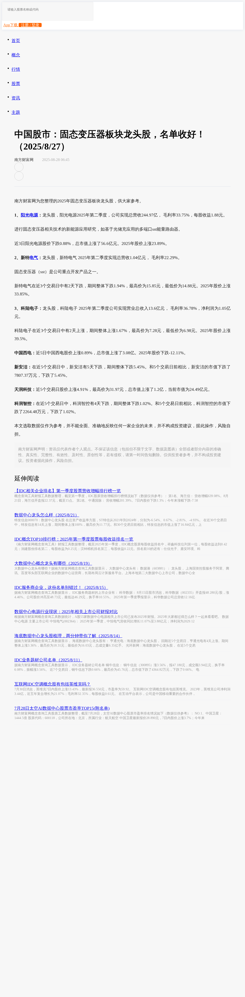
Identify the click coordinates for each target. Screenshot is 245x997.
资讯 (15, 98)
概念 (15, 55)
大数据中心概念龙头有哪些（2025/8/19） (53, 563)
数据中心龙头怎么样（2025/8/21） (46, 515)
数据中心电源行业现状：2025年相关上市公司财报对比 (66, 611)
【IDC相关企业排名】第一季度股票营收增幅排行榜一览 (67, 490)
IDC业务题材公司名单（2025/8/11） (48, 660)
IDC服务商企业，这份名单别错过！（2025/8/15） (61, 587)
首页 (15, 40)
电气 (33, 257)
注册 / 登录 (30, 25)
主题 (15, 112)
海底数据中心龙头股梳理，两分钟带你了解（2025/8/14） (68, 635)
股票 (15, 83)
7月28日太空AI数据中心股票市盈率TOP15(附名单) (62, 708)
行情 (15, 69)
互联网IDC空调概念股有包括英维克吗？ (52, 684)
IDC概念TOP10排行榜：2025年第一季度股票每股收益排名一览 (73, 539)
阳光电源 (29, 215)
